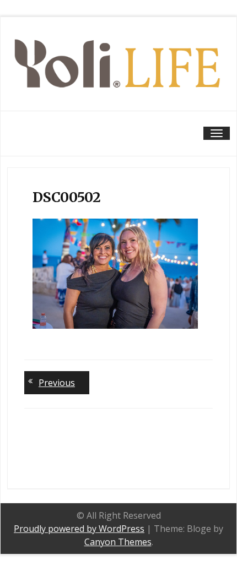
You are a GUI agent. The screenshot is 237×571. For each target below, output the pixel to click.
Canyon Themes (118, 542)
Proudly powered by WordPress (79, 529)
